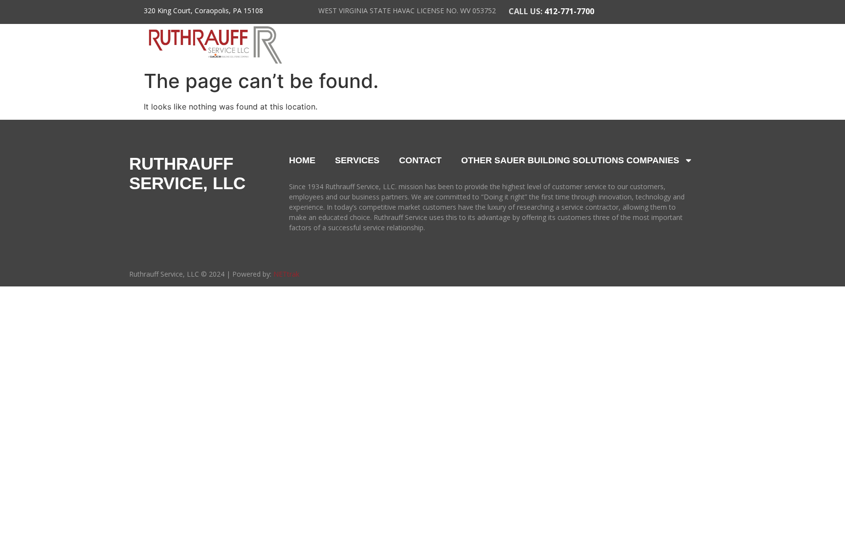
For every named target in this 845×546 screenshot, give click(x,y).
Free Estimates (589, 45)
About (394, 45)
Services (479, 45)
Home (333, 45)
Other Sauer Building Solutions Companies (570, 160)
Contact (683, 45)
